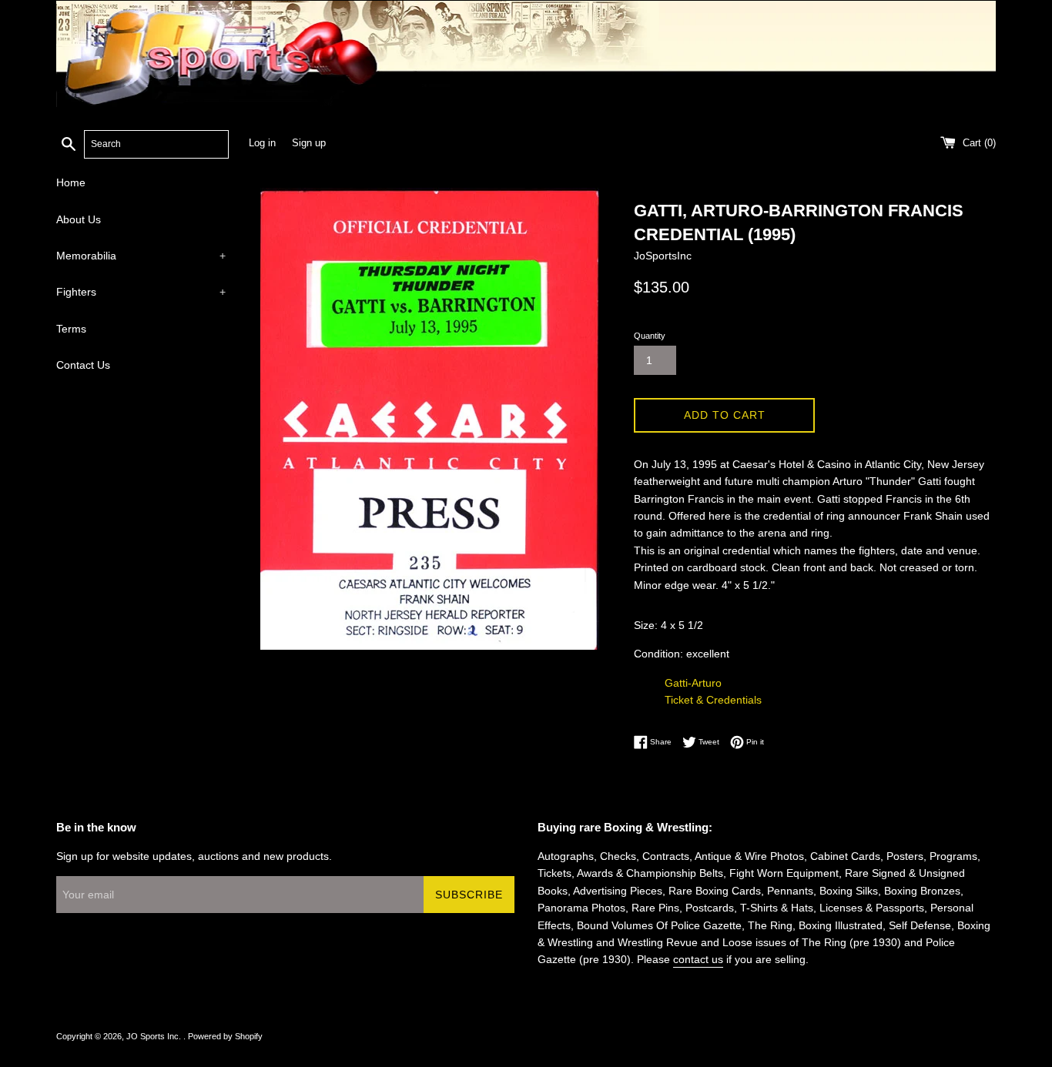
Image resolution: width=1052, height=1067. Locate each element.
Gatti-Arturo (693, 683)
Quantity (649, 335)
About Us (78, 219)
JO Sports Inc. (154, 1036)
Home (70, 182)
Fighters (141, 292)
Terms (71, 329)
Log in (262, 143)
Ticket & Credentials (713, 700)
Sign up (309, 143)
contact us (698, 959)
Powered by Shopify (225, 1036)
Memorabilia (141, 255)
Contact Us (83, 365)
